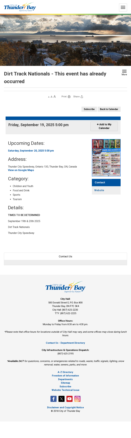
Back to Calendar (109, 109)
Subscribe (89, 109)
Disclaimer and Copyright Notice (65, 407)
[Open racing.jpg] (106, 157)
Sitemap (65, 382)
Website (99, 190)
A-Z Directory (65, 372)
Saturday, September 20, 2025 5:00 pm (31, 150)
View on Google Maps (21, 170)
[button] (124, 73)
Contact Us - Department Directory (65, 342)
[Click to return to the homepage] (20, 6)
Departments (65, 379)
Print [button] (64, 96)
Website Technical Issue (65, 390)
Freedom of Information (65, 375)
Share (76, 96)
